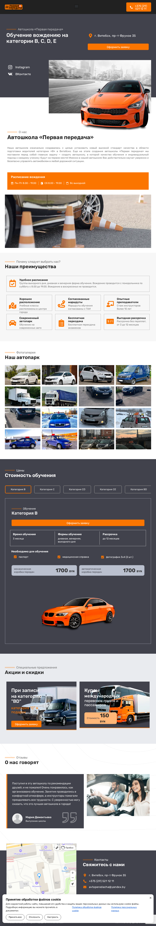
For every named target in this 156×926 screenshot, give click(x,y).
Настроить (52, 917)
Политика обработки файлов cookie (86, 909)
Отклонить (34, 917)
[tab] (18, 489)
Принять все (15, 917)
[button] (76, 6)
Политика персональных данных (124, 909)
